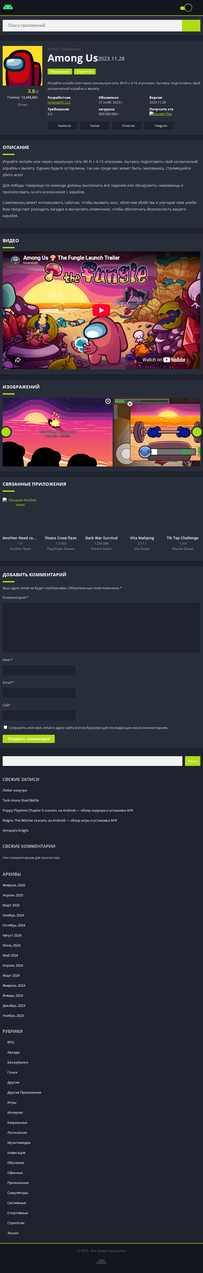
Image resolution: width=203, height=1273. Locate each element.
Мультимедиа (18, 1142)
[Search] (191, 25)
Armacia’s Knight (16, 830)
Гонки (12, 1072)
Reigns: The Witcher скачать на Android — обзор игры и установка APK (60, 820)
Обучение (15, 1162)
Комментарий (16, 597)
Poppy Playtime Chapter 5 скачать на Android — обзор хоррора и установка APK (68, 810)
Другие (13, 1082)
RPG (10, 1042)
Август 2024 (12, 935)
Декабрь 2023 (14, 1005)
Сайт (6, 705)
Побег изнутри (15, 790)
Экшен (13, 1232)
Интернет (15, 1112)
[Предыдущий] (6, 432)
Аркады (13, 1052)
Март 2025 (11, 905)
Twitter (95, 126)
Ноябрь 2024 (13, 915)
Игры (11, 1102)
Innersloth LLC (59, 102)
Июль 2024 (11, 945)
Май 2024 (10, 955)
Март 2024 (11, 975)
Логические (17, 1132)
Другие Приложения (24, 1092)
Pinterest (128, 126)
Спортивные (17, 1212)
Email (8, 682)
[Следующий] (197, 432)
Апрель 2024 (13, 965)
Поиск (193, 761)
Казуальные (71, 48)
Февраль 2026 (14, 885)
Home (52, 48)
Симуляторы (17, 1192)
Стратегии (85, 71)
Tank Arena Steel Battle (21, 800)
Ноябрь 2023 (13, 1015)
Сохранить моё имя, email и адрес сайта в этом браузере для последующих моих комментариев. (88, 727)
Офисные (15, 1172)
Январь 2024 (13, 995)
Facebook (64, 126)
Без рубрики (17, 1062)
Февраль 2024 (14, 985)
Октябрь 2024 (14, 925)
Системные (16, 1202)
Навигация (16, 1152)
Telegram (161, 126)
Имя (7, 659)
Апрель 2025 (13, 895)
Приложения (18, 1182)
